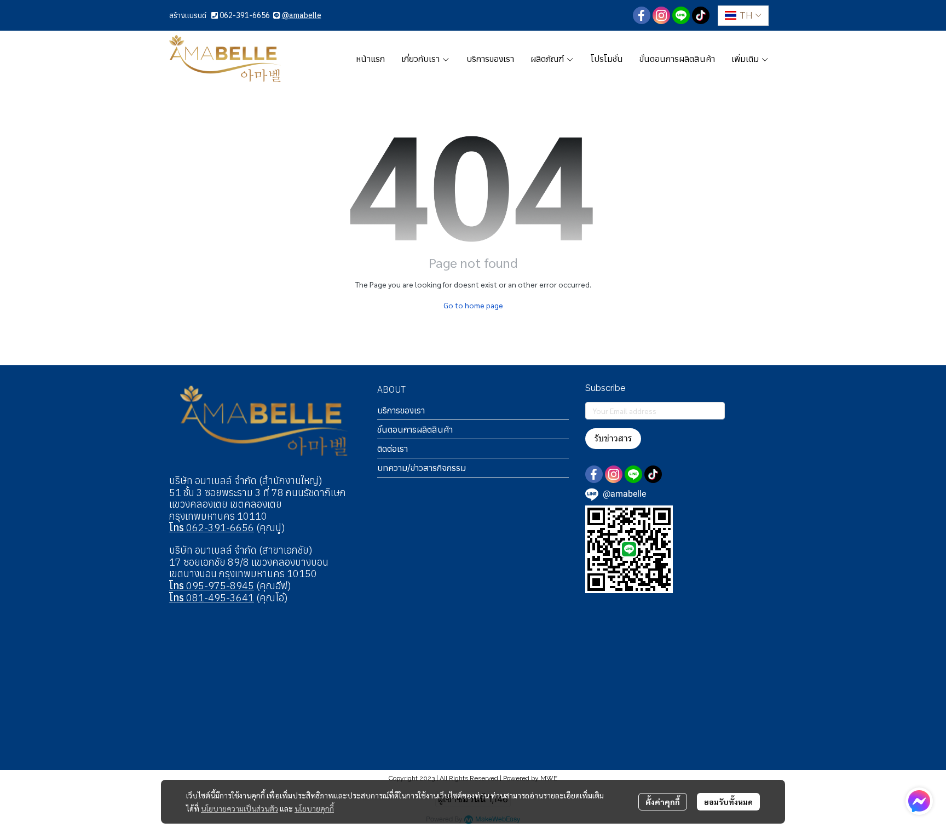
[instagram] (661, 15)
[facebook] (641, 15)
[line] (681, 15)
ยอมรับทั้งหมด (728, 802)
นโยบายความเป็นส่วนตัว (239, 808)
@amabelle (301, 15)
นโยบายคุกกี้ (314, 808)
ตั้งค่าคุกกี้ (662, 802)
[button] (743, 15)
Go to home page (473, 305)
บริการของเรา (401, 410)
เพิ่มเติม (746, 58)
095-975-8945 (211, 585)
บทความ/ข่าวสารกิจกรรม (421, 467)
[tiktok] (701, 15)
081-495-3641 (211, 597)
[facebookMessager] (919, 801)
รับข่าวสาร (613, 438)
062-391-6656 (245, 15)
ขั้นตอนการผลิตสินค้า (415, 429)
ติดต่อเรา (392, 448)
